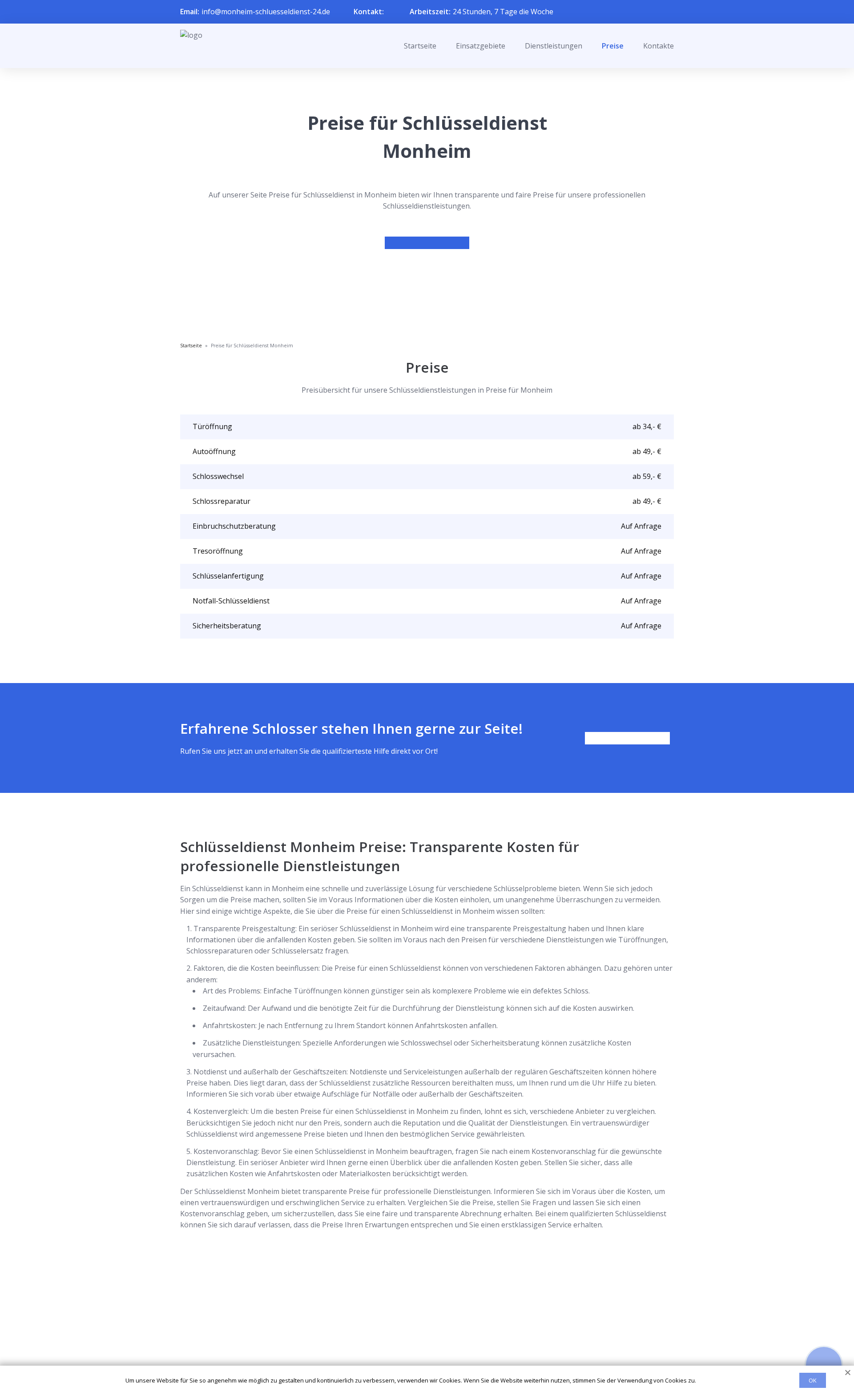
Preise (613, 46)
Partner (415, 1341)
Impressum (421, 1356)
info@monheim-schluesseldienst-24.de (265, 11)
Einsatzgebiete (480, 46)
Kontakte (658, 46)
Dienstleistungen (553, 46)
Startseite (420, 46)
